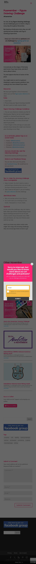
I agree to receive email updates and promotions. (18, 292)
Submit (18, 299)
